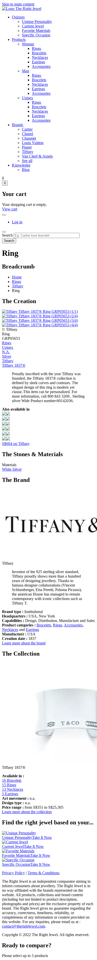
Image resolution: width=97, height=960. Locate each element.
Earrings (38, 62)
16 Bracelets (11, 780)
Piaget (27, 147)
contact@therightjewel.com (23, 926)
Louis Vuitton (33, 143)
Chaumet (29, 138)
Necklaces (40, 57)
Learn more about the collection (27, 812)
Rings (36, 48)
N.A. (6, 352)
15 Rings (9, 785)
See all (27, 161)
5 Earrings (10, 794)
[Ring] (6, 414)
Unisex (27, 98)
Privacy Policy (13, 873)
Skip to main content (18, 4)
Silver (6, 356)
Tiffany (27, 152)
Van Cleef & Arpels (37, 156)
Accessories (41, 66)
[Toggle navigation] (4, 232)
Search (7, 235)
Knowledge (21, 165)
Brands (17, 125)
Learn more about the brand (24, 643)
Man (25, 71)
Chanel (27, 134)
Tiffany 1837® (13, 365)
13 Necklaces (12, 789)
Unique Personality (37, 21)
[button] (40, 311)
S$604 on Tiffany (16, 443)
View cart (9, 209)
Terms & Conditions (43, 873)
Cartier (27, 129)
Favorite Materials (36, 30)
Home (17, 277)
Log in (17, 222)
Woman (28, 44)
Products (19, 39)
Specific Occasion (36, 35)
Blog (26, 170)
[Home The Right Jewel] (21, 8)
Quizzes (18, 17)
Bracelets (39, 53)
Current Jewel (33, 26)
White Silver (12, 469)
